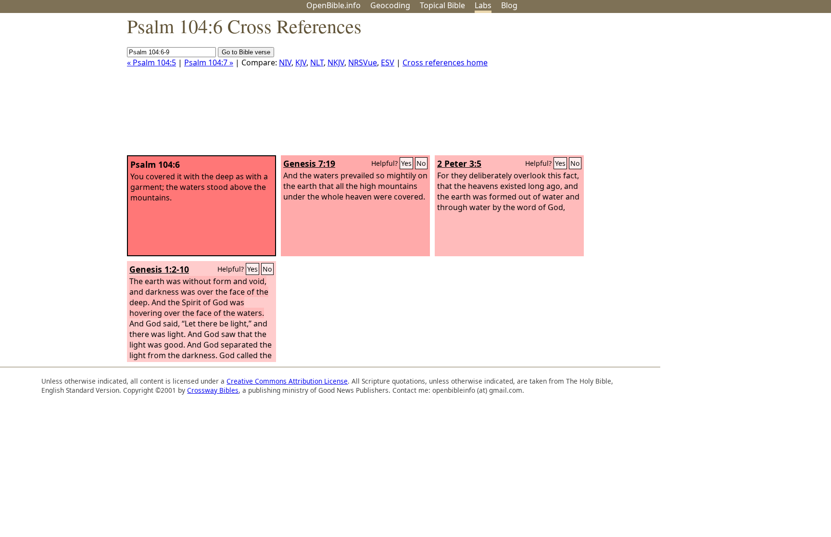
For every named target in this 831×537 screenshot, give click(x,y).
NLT (317, 62)
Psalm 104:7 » (208, 62)
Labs (483, 5)
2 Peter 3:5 (459, 163)
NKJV (335, 62)
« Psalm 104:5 (151, 62)
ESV (387, 62)
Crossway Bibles (213, 390)
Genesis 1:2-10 (159, 269)
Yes (406, 163)
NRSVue (362, 62)
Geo (390, 5)
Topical (442, 5)
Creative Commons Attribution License (287, 381)
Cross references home (445, 62)
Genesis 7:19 (309, 163)
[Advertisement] (734, 88)
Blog (509, 5)
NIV (285, 62)
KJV (300, 62)
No (421, 163)
